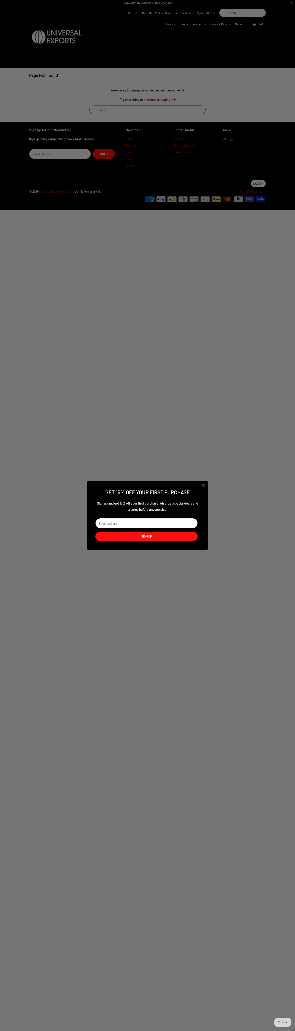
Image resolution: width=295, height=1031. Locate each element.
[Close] (203, 485)
